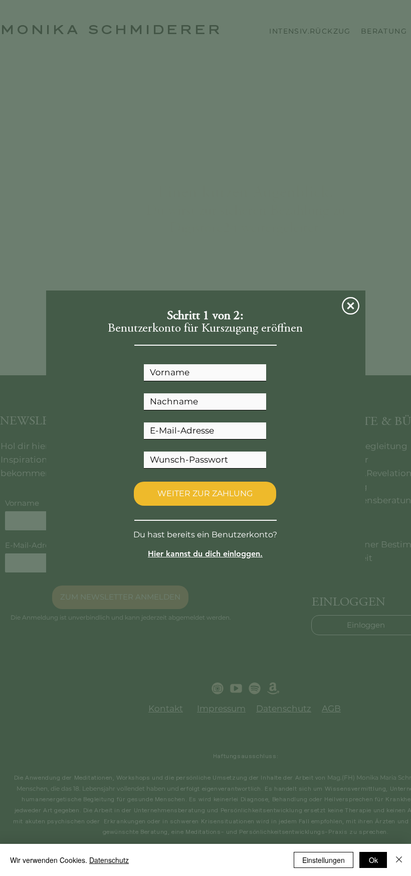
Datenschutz (109, 860)
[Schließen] (399, 860)
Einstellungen (323, 860)
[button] (350, 306)
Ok (373, 860)
